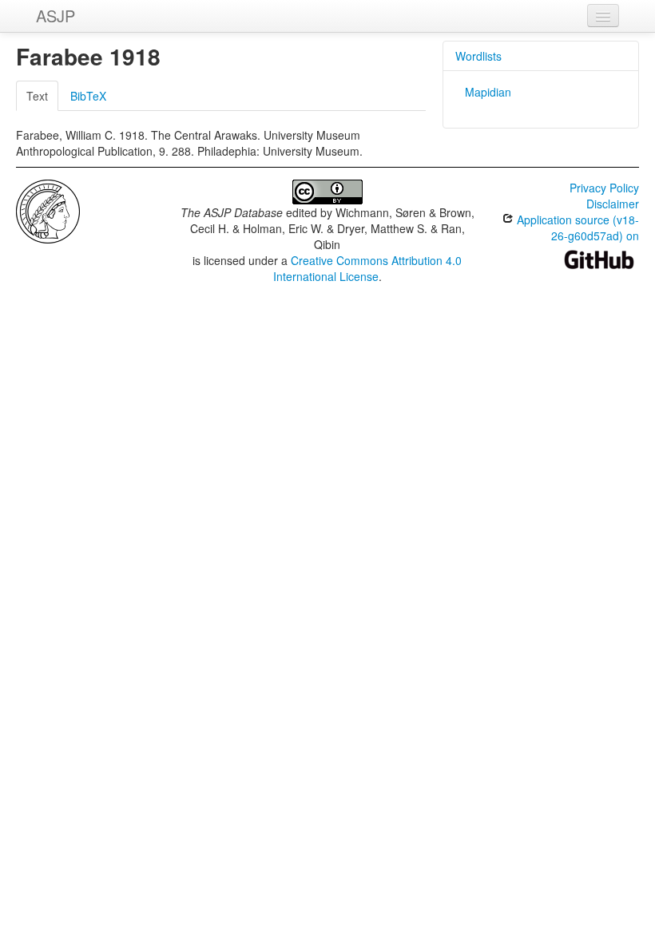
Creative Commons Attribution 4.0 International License (367, 268)
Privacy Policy (604, 188)
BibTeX (88, 96)
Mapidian (488, 92)
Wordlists (478, 56)
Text (37, 96)
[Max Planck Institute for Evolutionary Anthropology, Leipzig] (48, 210)
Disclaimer (612, 204)
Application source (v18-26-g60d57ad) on (576, 227)
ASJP (55, 15)
